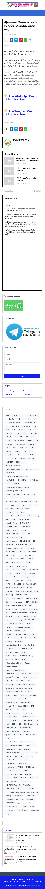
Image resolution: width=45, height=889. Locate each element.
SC (17, 681)
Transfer (8, 778)
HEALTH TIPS (10, 552)
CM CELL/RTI (22, 480)
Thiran (20, 760)
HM (7, 555)
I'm (7, 559)
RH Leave (17, 677)
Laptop (16, 577)
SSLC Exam (28, 724)
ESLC (22, 534)
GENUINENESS (25, 541)
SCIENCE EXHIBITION (28, 695)
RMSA (25, 677)
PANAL (33, 616)
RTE (31, 677)
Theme (14, 886)
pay (21, 620)
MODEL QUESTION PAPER (14, 598)
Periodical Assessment (13, 631)
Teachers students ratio (13, 753)
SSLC (19, 724)
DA (30, 505)
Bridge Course (10, 455)
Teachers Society (24, 749)
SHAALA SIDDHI (22, 706)
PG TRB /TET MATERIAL (14, 634)
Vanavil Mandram (12, 799)
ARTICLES (31, 444)
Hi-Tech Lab (21, 552)
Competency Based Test (14, 491)
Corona (8, 498)
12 (6, 426)
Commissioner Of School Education (18, 487)
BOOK (32, 451)
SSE (13, 724)
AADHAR (9, 440)
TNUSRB (26, 771)
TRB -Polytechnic (11, 781)
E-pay (7, 519)
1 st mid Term (33, 415)
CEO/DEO (29, 469)
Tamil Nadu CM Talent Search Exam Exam (20, 742)
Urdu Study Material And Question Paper (25, 792)
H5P (22, 548)
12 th (34, 426)
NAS (7, 602)
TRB (15, 778)
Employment (26, 527)
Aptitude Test (20, 444)
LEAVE (8, 580)
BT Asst (14, 458)
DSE (29, 516)
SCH (29, 681)
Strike (36, 724)
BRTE (7, 458)
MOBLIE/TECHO (21, 595)
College (17, 483)
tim (27, 760)
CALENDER (9, 462)
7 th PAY (8, 437)
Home (14, 879)
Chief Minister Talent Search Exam (17, 476)
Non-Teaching (32, 609)
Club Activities (10, 480)
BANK (21, 448)
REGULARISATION (12, 666)
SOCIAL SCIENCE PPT (13, 713)
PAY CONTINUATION (32, 620)
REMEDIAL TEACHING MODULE (16, 670)
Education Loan (23, 519)
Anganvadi (9, 444)
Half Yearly (30, 548)
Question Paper (11, 656)
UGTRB (32, 789)
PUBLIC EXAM (27, 649)
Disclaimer (26, 395)
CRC (12, 505)
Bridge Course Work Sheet (26, 455)
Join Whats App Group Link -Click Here (20, 98)
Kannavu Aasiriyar (20, 573)
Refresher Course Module (14, 663)
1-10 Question (10, 419)
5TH (25, 433)
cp (31, 501)
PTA (18, 649)
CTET (24, 505)
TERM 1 (26, 753)
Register (28, 663)
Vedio (22, 799)
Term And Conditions (30, 391)
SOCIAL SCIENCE (11, 717)
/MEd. (15, 415)
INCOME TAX (10, 566)
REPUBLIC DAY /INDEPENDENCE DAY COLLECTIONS (18, 674)
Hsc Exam (27, 555)
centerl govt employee (13, 466)
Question (24, 652)
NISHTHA (9, 609)
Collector (9, 483)
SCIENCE (28, 692)
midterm (30, 588)
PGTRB (26, 634)
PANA (26, 616)
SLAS (32, 706)
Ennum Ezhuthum (12, 534)
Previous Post (9, 191)
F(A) (17, 537)
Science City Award (12, 695)
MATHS (8, 584)
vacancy (8, 796)
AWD (14, 448)
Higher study (32, 552)
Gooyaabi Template (33, 886)
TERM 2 (34, 753)
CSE (18, 505)
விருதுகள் (9, 814)
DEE (35, 505)
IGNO (7, 562)
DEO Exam (9, 509)
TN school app (11, 767)
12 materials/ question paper (20, 426)
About (21, 879)
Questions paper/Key (26, 656)
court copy (25, 498)
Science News (10, 699)
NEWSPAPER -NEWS (19, 605)
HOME (13, 555)
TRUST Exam (10, 789)
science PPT (22, 699)
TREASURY (26, 785)
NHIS (30, 605)
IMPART (28, 562)
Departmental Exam (22, 509)
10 (24, 419)
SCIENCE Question (12, 702)
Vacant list (30, 796)
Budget (22, 458)
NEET (27, 602)
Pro (35, 638)
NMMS (22, 609)
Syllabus (8, 735)
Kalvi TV (8, 573)
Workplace (30, 799)
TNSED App (30, 767)
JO (24, 570)
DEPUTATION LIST (12, 512)
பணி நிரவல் (9, 810)
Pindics (8, 638)
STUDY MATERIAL (12, 727)
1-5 (19, 419)
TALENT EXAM (31, 735)
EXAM (29, 534)
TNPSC (20, 767)
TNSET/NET (10, 771)
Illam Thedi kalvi (17, 562)
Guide (16, 548)
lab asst (32, 573)
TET (21, 756)
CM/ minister (34, 480)
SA (12, 681)
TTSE (19, 789)
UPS (7, 792)
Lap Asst (9, 577)
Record (24, 659)
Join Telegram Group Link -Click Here (19, 113)
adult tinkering (19, 440)
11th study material (29, 422)
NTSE (7, 613)
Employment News (12, 530)
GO (34, 541)
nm (16, 609)
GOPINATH (9, 544)
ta (15, 735)
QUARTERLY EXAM (12, 652)
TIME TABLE (10, 763)
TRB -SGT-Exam (25, 781)
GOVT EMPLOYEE (22, 544)
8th (27, 437)
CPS (7, 505)
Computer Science (29, 494)
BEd (27, 448)
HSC (19, 555)
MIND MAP (9, 591)
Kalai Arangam (33, 570)
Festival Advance (11, 541)
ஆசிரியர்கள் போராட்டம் (13, 806)
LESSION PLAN (18, 580)
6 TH (30, 433)
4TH (35, 430)
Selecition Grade (26, 702)
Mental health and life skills (15, 588)
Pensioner (9, 627)
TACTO (20, 735)
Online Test (9, 616)
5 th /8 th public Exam (13, 433)
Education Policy (11, 523)
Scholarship (10, 684)
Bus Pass (31, 458)
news (7, 605)
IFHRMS (30, 559)
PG (25, 631)
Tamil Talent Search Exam (14, 745)
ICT (11, 559)
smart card (9, 710)
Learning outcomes (28, 577)
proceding (9, 641)
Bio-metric (9, 451)
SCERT (23, 681)
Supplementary (25, 727)
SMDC (24, 710)
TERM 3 (8, 756)
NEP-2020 (35, 602)
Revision (8, 677)
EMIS (17, 527)
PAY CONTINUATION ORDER (15, 623)
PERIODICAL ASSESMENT (23, 627)
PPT (20, 638)
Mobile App (9, 595)
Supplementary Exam (13, 731)
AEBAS (29, 440)
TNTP (18, 771)
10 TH (30, 419)
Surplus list (26, 731)
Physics (34, 634)
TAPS (28, 745)
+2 (21, 415)
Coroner (16, 498)
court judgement (11, 501)
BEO (33, 448)
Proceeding (19, 641)
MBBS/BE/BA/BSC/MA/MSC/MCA (25, 584)
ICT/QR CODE (20, 559)
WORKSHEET (10, 803)
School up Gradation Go (14, 692)
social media (27, 713)
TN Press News (22, 763)
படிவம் (32, 806)
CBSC (18, 462)
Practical (28, 638)
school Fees (10, 688)
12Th (7, 430)
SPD (7, 720)
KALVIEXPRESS (21, 140)
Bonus (25, 451)
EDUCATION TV (25, 523)
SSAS (7, 724)
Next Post (37, 191)
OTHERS (19, 616)
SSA (37, 720)
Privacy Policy (9, 391)
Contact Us (8, 395)
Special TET (15, 720)
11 (35, 419)
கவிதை (24, 806)
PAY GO (29, 623)
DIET (22, 512)
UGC (25, 789)
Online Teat (33, 613)
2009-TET (22, 430)
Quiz (7, 659)
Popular (7, 830)
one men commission (19, 613)
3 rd (29, 430)
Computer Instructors (13, 494)
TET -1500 (29, 756)
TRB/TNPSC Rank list (13, 785)
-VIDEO (8, 415)
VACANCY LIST (19, 796)
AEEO (36, 440)
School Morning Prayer (24, 688)
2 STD (14, 430)
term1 (16, 756)
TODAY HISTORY (11, 774)
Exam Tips (9, 537)
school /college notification (25, 684)
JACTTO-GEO (10, 570)
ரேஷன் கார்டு (35, 810)
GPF (31, 544)
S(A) (7, 681)
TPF (21, 774)
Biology (17, 451)
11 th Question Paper (13, 422)
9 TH (32, 437)
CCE (24, 462)
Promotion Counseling (13, 645)
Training (28, 774)
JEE (18, 570)
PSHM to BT (10, 649)
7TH (15, 437)
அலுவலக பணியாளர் (23, 803)
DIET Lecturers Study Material (15, 516)
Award (8, 448)
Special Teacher (27, 720)
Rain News (15, 659)
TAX (34, 745)
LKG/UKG (29, 580)
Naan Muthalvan (31, 598)
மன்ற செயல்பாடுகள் (22, 810)
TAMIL (8, 738)
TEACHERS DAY (11, 749)
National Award (17, 602)
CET (37, 469)
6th (36, 433)
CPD (36, 501)
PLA (15, 638)
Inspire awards (22, 566)
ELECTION (9, 527)
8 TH (21, 437)
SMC (17, 710)
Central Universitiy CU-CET (14, 469)
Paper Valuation (11, 620)
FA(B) (23, 537)
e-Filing (36, 516)
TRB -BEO (23, 778)
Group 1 (8, 548)
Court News (24, 501)
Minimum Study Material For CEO (27, 591)
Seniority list (10, 706)
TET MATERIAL (11, 760)
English (23, 530)
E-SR (13, 519)
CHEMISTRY (10, 473)
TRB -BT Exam (33, 778)
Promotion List (29, 645)
